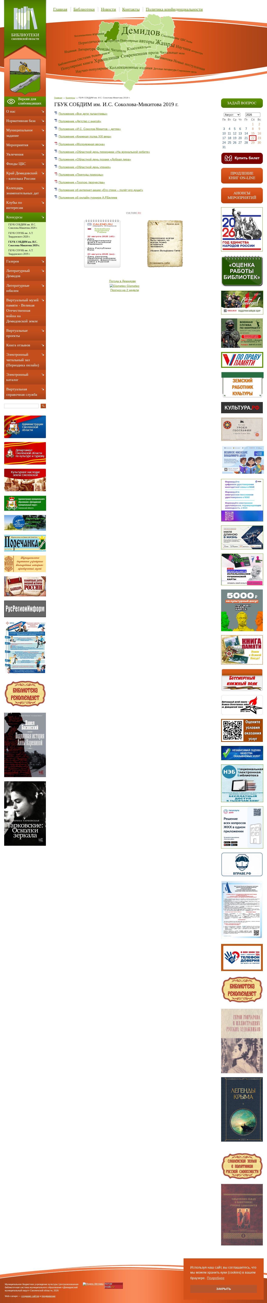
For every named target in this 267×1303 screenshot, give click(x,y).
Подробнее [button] (215, 1278)
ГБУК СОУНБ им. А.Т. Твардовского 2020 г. (20, 235)
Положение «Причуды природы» (81, 174)
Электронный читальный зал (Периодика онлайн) (22, 359)
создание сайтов (30, 1296)
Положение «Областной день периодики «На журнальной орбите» (104, 151)
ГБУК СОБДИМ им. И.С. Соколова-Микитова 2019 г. (24, 243)
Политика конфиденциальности (174, 9)
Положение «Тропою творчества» (82, 182)
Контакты (131, 9)
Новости (108, 9)
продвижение (48, 1296)
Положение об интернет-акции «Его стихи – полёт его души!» (101, 190)
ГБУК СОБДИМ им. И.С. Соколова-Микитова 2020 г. (23, 226)
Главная (60, 9)
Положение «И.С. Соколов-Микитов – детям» (90, 129)
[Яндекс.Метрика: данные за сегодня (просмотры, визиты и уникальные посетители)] (93, 1284)
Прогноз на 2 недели (124, 290)
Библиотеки (84, 9)
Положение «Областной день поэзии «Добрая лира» (95, 159)
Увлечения (14, 154)
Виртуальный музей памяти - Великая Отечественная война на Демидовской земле (22, 310)
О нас (10, 111)
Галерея (12, 261)
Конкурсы (70, 98)
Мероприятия (17, 145)
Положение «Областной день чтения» (85, 167)
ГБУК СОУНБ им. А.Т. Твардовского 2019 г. (20, 252)
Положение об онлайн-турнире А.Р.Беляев (88, 197)
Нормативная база (20, 121)
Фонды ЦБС (16, 164)
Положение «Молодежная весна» (82, 144)
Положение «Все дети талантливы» (83, 113)
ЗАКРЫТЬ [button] (223, 1288)
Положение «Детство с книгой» (80, 121)
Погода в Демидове (122, 281)
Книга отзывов (18, 345)
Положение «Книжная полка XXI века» (85, 136)
